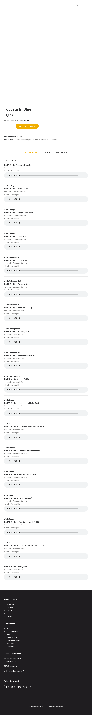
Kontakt (9, 616)
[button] (87, 5)
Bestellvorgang (12, 632)
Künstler (10, 608)
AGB (8, 634)
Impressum (11, 646)
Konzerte (10, 611)
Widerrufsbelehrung (14, 640)
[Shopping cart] (80, 5)
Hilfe (8, 629)
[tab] (55, 153)
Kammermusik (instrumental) (28, 140)
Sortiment (10, 605)
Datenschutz (11, 643)
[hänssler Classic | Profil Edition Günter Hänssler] (13, 5)
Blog (8, 614)
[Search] (76, 5)
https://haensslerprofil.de (17, 671)
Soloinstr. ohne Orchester (48, 140)
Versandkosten (24, 120)
